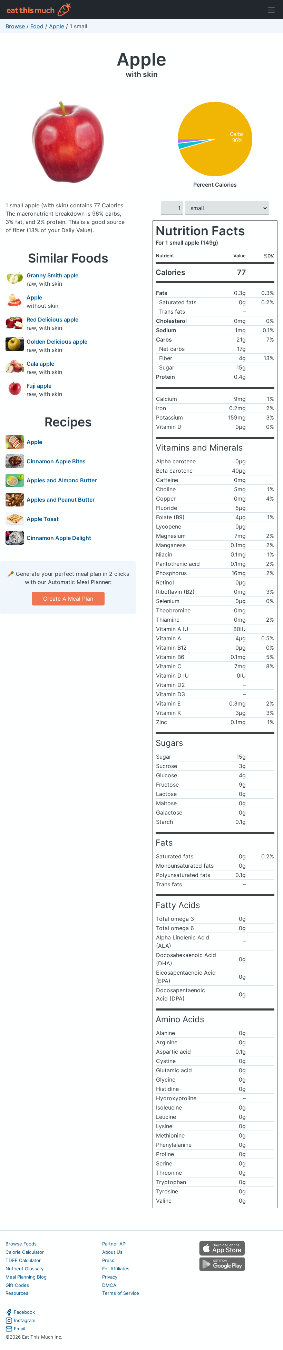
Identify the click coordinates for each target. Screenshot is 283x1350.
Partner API (114, 1243)
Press (108, 1260)
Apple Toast (43, 518)
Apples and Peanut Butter (61, 499)
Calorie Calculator (25, 1252)
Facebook (24, 1312)
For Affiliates (115, 1268)
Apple (56, 26)
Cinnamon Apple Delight (59, 537)
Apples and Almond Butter (62, 480)
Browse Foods (21, 1243)
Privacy (109, 1277)
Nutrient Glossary (24, 1268)
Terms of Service (120, 1293)
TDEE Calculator (23, 1260)
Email (19, 1328)
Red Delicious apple (52, 319)
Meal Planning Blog (26, 1277)
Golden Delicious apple (57, 341)
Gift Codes (17, 1285)
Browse (15, 26)
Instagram (25, 1320)
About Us (112, 1252)
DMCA (109, 1285)
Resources (17, 1293)
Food (36, 26)
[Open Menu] (271, 9)
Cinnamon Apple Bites (56, 461)
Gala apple (40, 363)
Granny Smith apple (52, 275)
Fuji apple (39, 385)
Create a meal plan (68, 598)
